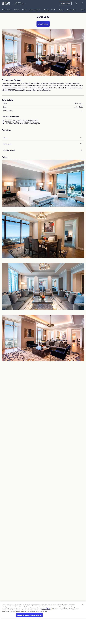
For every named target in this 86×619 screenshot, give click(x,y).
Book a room (6, 9)
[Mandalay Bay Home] (19, 3)
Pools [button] (53, 9)
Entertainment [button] (34, 9)
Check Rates (43, 24)
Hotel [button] (24, 9)
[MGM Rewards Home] (6, 3)
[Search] (76, 3)
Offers (16, 9)
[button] (43, 183)
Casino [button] (61, 9)
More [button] (83, 9)
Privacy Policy (46, 609)
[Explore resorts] (25, 3)
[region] (43, 610)
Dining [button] (46, 9)
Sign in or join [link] (65, 3)
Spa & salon (71, 9)
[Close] (82, 605)
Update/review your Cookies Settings (29, 615)
